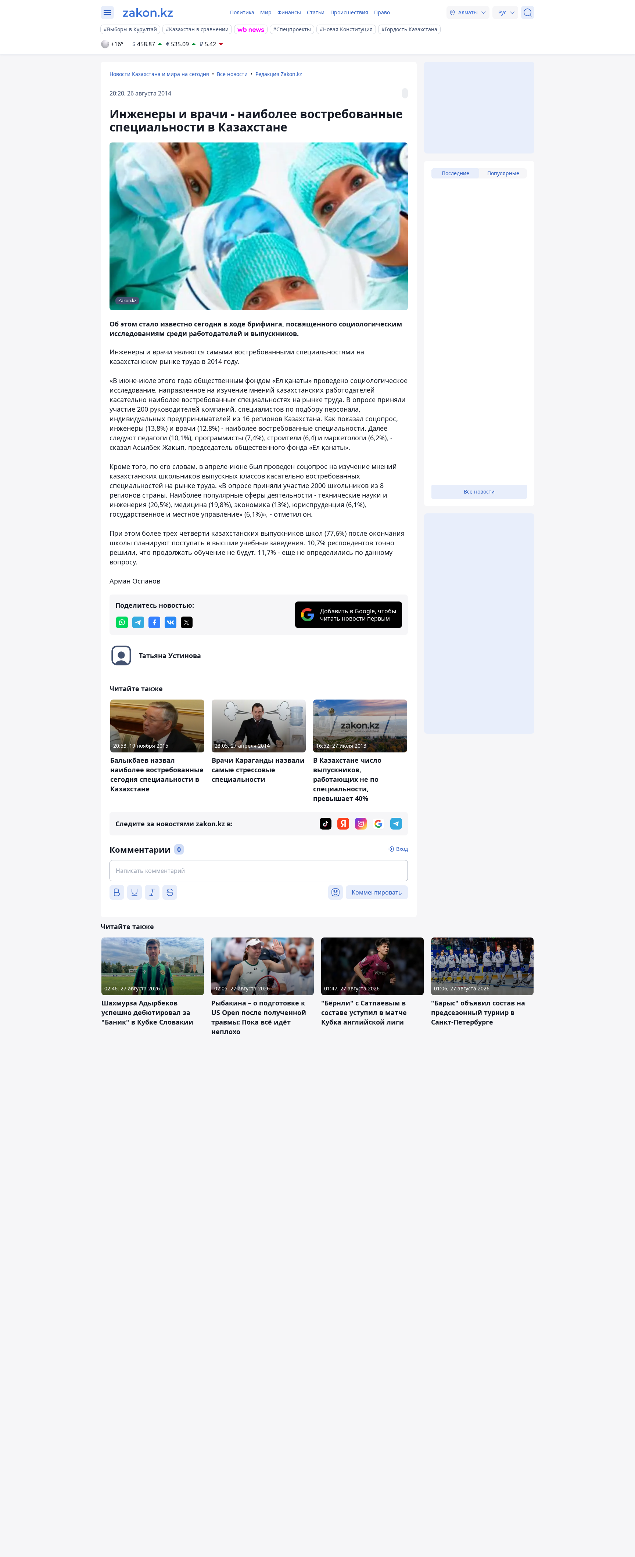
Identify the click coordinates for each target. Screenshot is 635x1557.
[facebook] (154, 622)
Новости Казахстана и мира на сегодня (159, 74)
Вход (402, 848)
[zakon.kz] (148, 12)
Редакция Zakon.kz (278, 74)
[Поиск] (527, 12)
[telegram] (138, 622)
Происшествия (349, 12)
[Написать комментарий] (259, 870)
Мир (266, 12)
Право (382, 12)
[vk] (170, 622)
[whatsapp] (122, 622)
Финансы (289, 12)
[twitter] (186, 622)
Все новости (232, 74)
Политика (242, 12)
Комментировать (377, 892)
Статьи (315, 12)
